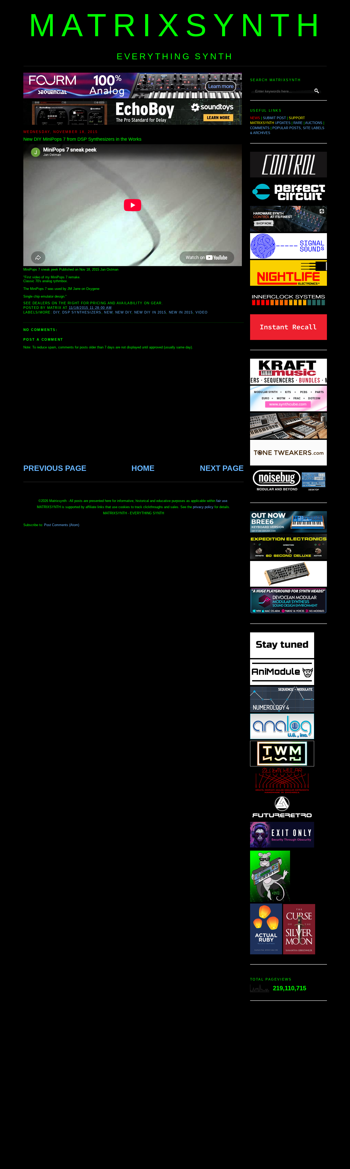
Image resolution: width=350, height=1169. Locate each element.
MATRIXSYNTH (177, 25)
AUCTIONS (313, 123)
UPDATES (283, 123)
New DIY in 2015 (150, 312)
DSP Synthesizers (81, 312)
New (108, 312)
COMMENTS (260, 128)
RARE (298, 123)
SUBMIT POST (274, 118)
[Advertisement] (288, 1086)
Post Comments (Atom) (61, 525)
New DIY (123, 312)
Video (201, 312)
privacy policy (203, 507)
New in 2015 (181, 312)
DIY (56, 312)
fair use (221, 501)
